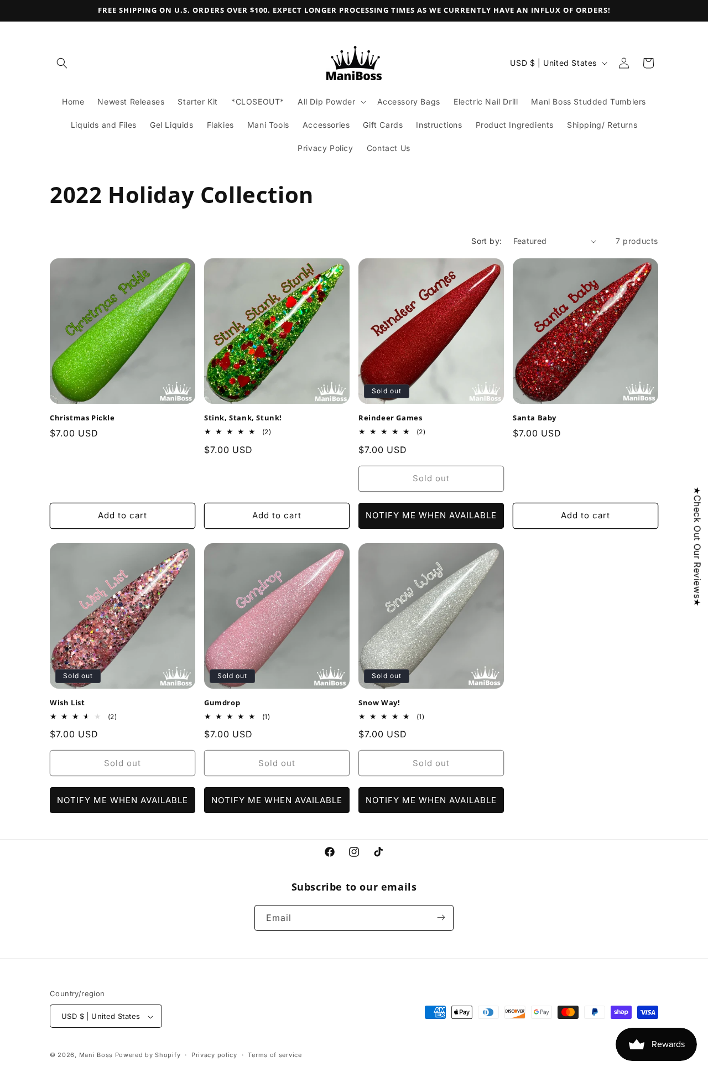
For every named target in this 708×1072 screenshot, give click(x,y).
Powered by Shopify (148, 1055)
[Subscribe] (441, 917)
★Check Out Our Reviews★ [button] (697, 547)
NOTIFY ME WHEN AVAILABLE (431, 515)
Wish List (67, 702)
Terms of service (274, 1055)
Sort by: (486, 241)
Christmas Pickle (82, 418)
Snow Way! (379, 702)
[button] (62, 63)
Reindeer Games (390, 418)
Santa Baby (534, 418)
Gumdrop (222, 702)
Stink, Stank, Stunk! (243, 418)
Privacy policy (214, 1055)
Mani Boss (96, 1055)
